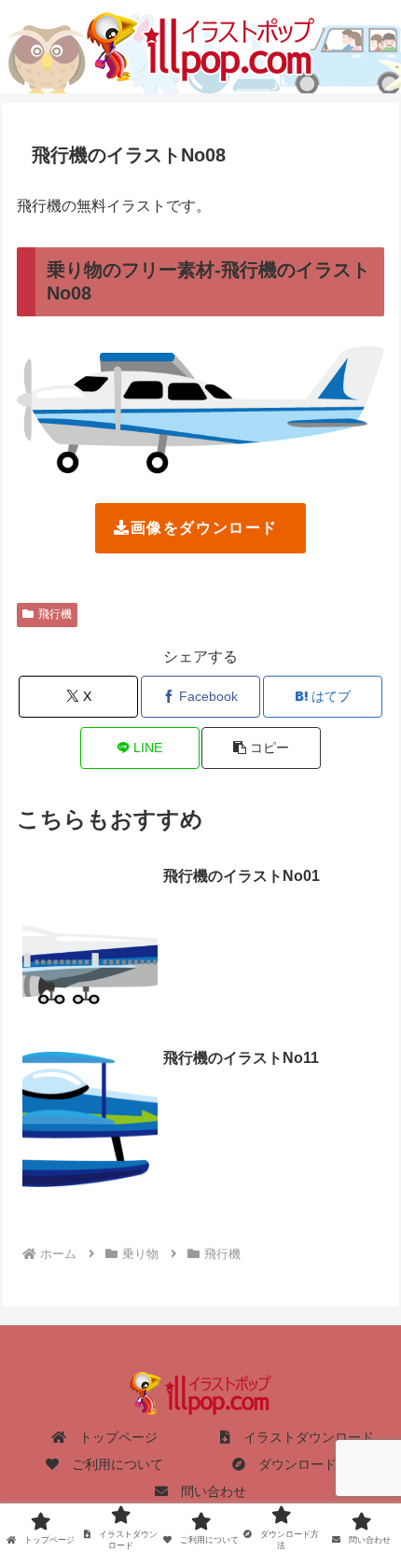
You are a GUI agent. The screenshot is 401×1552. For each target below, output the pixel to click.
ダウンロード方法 (304, 1464)
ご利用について (111, 1464)
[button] (261, 748)
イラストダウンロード (302, 1437)
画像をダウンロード (204, 528)
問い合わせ (207, 1491)
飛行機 (55, 614)
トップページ (112, 1437)
